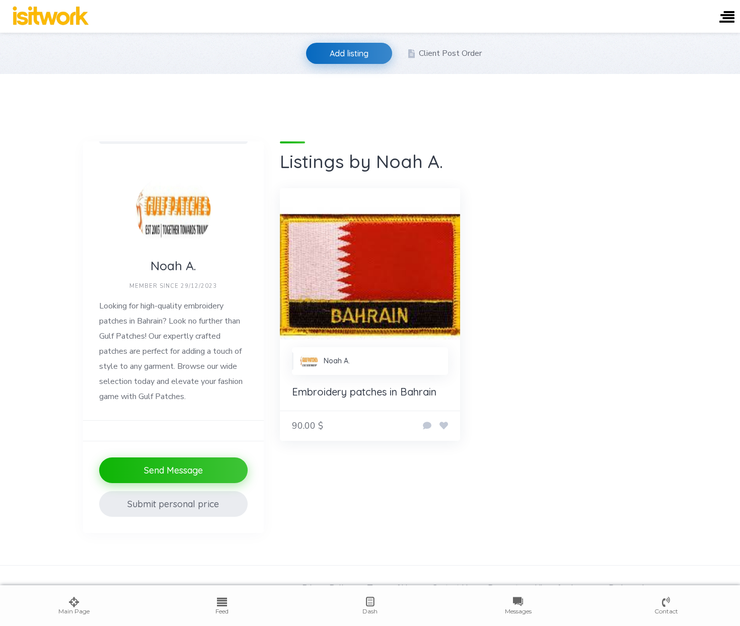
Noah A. (337, 360)
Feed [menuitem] (222, 611)
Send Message (173, 470)
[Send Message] (427, 426)
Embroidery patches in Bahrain (364, 391)
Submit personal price (173, 504)
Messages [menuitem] (518, 611)
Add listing (349, 53)
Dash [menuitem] (370, 611)
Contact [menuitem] (666, 611)
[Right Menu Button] (726, 18)
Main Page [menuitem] (74, 611)
